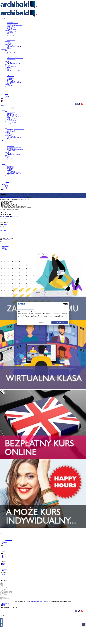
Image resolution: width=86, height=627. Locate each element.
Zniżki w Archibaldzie (11, 45)
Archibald (4, 535)
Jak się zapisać (7, 41)
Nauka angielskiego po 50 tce (12, 23)
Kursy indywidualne (11, 40)
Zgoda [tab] (25, 307)
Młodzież (4, 49)
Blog (8, 47)
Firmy (3, 72)
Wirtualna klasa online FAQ (12, 33)
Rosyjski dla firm (10, 77)
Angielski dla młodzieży (11, 57)
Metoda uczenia (10, 85)
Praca (6, 97)
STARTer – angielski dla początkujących (14, 25)
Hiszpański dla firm (10, 79)
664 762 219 (6, 224)
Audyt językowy (10, 83)
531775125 (2, 226)
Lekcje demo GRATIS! (11, 31)
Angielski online (10, 32)
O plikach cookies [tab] (60, 307)
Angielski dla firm (10, 75)
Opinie (3, 539)
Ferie (8, 60)
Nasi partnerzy (9, 89)
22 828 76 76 (2, 105)
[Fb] (76, 104)
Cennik (6, 36)
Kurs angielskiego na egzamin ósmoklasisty (15, 58)
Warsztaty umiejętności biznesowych (14, 82)
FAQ (3, 543)
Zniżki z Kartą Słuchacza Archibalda (14, 46)
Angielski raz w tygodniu (11, 24)
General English (10, 22)
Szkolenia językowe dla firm (21, 197)
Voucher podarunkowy (11, 59)
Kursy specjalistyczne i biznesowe (13, 81)
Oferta (6, 19)
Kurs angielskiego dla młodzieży (13, 52)
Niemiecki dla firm (10, 76)
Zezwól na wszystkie (60, 322)
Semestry (8, 42)
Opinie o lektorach (10, 35)
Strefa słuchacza (8, 44)
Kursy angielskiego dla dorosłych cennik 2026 (15, 37)
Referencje (7, 88)
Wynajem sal (7, 90)
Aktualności (9, 48)
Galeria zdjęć (4, 542)
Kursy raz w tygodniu (11, 38)
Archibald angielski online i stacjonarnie (7, 197)
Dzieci (3, 557)
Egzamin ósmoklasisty (11, 53)
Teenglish (9, 51)
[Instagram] (82, 104)
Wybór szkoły (9, 43)
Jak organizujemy (8, 86)
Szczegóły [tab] (43, 307)
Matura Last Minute (10, 54)
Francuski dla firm (10, 78)
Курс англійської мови (11, 29)
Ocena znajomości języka (11, 66)
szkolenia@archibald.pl (7, 239)
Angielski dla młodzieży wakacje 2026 (14, 55)
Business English (10, 28)
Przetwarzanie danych (6, 603)
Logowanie (2, 106)
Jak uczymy (7, 30)
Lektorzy (8, 34)
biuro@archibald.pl (34, 601)
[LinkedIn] (85, 104)
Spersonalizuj (42, 322)
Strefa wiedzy (4, 91)
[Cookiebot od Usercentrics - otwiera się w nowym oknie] (63, 304)
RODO (3, 604)
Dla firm (6, 95)
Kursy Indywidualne (11, 20)
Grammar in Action (10, 26)
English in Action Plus (11, 27)
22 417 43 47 (3, 230)
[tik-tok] (79, 104)
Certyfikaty (4, 537)
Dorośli (3, 18)
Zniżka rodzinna (10, 69)
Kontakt (3, 93)
